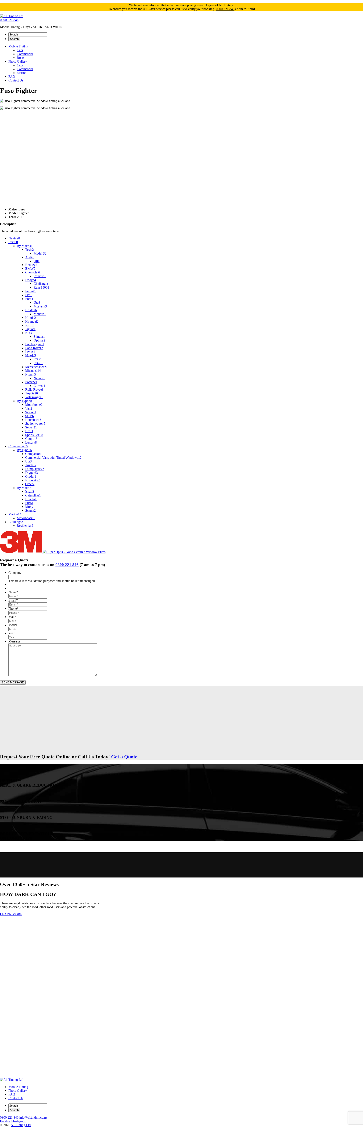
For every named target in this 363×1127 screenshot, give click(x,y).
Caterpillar (33, 495)
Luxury (31, 442)
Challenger (42, 283)
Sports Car (34, 435)
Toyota (31, 393)
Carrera (39, 385)
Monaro (40, 314)
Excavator (32, 480)
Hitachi (31, 499)
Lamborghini (34, 344)
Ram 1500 (41, 287)
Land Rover (34, 348)
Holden (31, 310)
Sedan (31, 427)
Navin (14, 238)
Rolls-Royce (34, 389)
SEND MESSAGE (13, 682)
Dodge (30, 280)
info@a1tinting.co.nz (33, 1117)
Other (29, 484)
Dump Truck (34, 469)
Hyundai (31, 321)
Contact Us (15, 80)
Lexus (30, 351)
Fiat (28, 295)
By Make (25, 246)
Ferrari (30, 291)
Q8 (36, 261)
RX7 (38, 359)
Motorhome (33, 404)
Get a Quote (124, 756)
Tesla (29, 249)
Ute (37, 302)
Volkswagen (34, 397)
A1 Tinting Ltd (21, 1125)
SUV (29, 416)
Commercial (25, 54)
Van (28, 408)
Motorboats (26, 518)
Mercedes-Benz (36, 367)
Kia (28, 333)
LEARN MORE (11, 914)
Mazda (30, 355)
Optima (39, 340)
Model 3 (40, 253)
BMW (30, 268)
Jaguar (30, 329)
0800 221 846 (225, 9)
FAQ (11, 76)
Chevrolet (32, 272)
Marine (21, 73)
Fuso (29, 503)
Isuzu (29, 325)
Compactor (33, 454)
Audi (29, 257)
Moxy (30, 506)
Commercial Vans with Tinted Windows (53, 457)
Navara (39, 378)
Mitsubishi (33, 370)
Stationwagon (35, 423)
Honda (30, 317)
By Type (24, 401)
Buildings (15, 522)
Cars (20, 50)
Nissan (30, 374)
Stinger (39, 336)
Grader (30, 476)
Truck (30, 465)
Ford (30, 299)
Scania (30, 510)
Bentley (31, 265)
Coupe (31, 438)
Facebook (6, 1121)
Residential (25, 525)
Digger (31, 472)
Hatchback (33, 420)
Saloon (30, 412)
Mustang (40, 306)
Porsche (31, 382)
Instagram (19, 1121)
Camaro (40, 276)
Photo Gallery (17, 61)
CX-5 (38, 363)
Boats (20, 57)
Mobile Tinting (18, 46)
